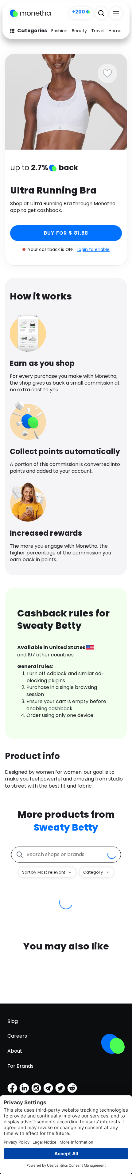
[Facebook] (12, 1088)
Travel (97, 31)
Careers (17, 1035)
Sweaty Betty (66, 827)
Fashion (59, 31)
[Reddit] (72, 1088)
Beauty (79, 31)
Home (115, 31)
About (14, 1051)
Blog (12, 1021)
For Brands (20, 1066)
